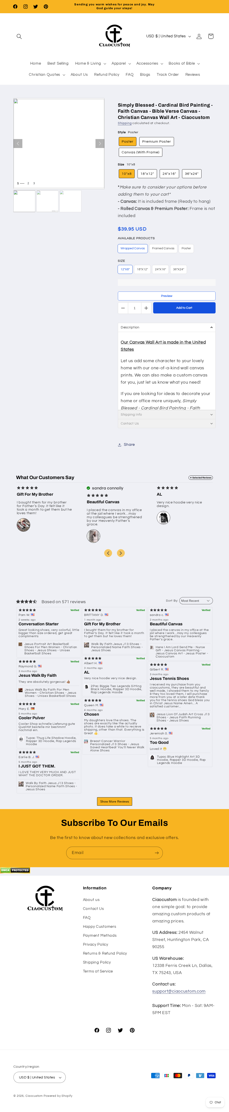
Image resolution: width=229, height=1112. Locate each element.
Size (121, 260)
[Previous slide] (108, 553)
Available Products (136, 238)
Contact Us (93, 909)
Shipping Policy (97, 962)
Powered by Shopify (58, 1095)
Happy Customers (99, 927)
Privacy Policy (95, 945)
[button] (19, 36)
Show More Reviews (114, 801)
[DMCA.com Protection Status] (15, 872)
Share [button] (129, 445)
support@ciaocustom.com (179, 991)
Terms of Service (98, 971)
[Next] (99, 143)
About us (91, 900)
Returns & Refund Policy (105, 953)
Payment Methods (100, 936)
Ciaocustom (34, 1095)
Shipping (125, 123)
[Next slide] (121, 553)
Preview (166, 296)
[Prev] (17, 143)
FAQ (87, 918)
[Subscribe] (157, 853)
